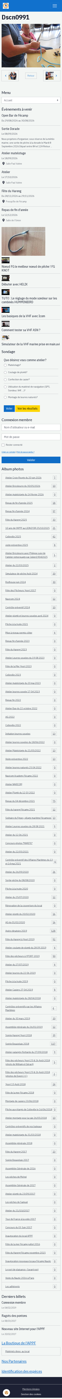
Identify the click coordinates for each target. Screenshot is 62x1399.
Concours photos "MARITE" (30, 843)
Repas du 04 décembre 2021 (30, 801)
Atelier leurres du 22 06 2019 (30, 972)
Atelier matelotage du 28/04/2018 (30, 998)
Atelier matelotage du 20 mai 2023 (30, 683)
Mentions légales (31, 1389)
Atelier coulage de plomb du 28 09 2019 (30, 947)
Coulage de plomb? (17, 372)
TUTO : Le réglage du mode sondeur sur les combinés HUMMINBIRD (29, 300)
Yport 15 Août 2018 (30, 1084)
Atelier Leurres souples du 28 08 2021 (30, 826)
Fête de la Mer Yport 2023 (30, 666)
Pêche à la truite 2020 (30, 888)
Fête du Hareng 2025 (30, 519)
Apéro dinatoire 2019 (30, 930)
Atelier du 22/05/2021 (30, 851)
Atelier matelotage (14, 153)
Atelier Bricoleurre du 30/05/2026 (30, 485)
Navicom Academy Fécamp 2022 (30, 775)
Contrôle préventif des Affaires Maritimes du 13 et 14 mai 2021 (30, 861)
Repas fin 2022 (30, 700)
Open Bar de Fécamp (15, 115)
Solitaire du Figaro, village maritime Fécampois (30, 817)
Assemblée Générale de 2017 (30, 1185)
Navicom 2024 (30, 598)
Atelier (6, 172)
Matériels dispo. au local (17, 1351)
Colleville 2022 (30, 725)
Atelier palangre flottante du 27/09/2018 (30, 1052)
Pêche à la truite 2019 (30, 981)
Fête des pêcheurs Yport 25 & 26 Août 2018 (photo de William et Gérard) (31, 1062)
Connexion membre (14, 1302)
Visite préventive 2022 (30, 758)
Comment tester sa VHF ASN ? (21, 330)
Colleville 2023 (30, 674)
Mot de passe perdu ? (25, 452)
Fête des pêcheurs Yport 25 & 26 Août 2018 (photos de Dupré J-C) (30, 1074)
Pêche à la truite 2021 (30, 624)
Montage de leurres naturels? (23, 397)
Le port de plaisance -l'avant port (30, 1269)
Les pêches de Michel (30, 1176)
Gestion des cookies (31, 1394)
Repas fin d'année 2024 (30, 511)
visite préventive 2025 (30, 544)
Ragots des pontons (14, 1316)
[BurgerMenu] (54, 6)
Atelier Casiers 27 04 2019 (30, 989)
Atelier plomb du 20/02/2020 (30, 913)
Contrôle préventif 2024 (30, 607)
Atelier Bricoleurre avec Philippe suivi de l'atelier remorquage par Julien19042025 (31, 555)
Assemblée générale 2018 (30, 1143)
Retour (31, 75)
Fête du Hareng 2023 (30, 649)
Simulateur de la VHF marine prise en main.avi (31, 344)
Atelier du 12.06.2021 (30, 834)
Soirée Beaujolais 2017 (30, 1159)
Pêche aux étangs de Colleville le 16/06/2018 (30, 1109)
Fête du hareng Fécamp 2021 (30, 809)
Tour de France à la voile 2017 (30, 1219)
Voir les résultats (27, 408)
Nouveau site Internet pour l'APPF (23, 1329)
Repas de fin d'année (15, 210)
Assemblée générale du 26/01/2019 (30, 1026)
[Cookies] (6, 1392)
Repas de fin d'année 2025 (30, 502)
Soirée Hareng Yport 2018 (30, 1035)
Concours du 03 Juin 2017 (30, 1227)
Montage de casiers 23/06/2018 (30, 1101)
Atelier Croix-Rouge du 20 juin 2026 (30, 477)
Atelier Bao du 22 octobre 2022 (30, 708)
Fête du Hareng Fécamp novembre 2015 (30, 1252)
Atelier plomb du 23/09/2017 (30, 1193)
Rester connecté (14, 444)
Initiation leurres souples (30, 733)
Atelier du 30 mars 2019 (30, 1018)
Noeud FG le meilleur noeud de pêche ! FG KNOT (28, 268)
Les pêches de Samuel (30, 1202)
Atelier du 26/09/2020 (30, 871)
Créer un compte (8, 452)
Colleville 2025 (30, 536)
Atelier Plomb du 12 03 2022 (30, 792)
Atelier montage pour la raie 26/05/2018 (30, 1117)
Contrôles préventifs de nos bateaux (30, 1126)
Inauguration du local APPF (30, 1235)
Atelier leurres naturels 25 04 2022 (30, 767)
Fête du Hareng (11, 191)
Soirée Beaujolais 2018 (30, 1043)
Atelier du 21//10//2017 (30, 1210)
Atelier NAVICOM (30, 784)
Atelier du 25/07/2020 (30, 897)
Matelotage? (14, 364)
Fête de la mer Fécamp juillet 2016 (30, 1244)
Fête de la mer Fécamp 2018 (30, 1092)
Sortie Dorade (11, 129)
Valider (31, 460)
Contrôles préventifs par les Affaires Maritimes (30, 1008)
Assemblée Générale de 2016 (30, 1168)
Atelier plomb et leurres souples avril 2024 (30, 615)
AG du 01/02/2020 (30, 922)
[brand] (6, 6)
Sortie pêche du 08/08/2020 (30, 880)
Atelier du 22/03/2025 (30, 565)
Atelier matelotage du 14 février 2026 (30, 494)
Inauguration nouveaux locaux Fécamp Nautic (30, 1261)
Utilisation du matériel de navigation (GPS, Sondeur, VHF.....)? (29, 388)
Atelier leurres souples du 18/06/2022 (30, 742)
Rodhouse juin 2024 (30, 582)
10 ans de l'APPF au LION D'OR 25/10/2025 (30, 528)
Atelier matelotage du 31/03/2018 (30, 1134)
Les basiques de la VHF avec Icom (23, 316)
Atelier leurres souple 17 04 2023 (30, 691)
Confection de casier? (19, 379)
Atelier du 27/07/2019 (30, 964)
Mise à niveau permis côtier (30, 632)
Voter (9, 408)
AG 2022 (30, 716)
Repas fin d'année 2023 (30, 640)
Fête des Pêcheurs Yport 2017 (30, 590)
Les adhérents (30, 1286)
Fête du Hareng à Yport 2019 (30, 939)
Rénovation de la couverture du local (30, 905)
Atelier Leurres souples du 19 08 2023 (30, 657)
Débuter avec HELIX (15, 284)
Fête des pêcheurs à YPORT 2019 (30, 956)
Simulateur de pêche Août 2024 (30, 573)
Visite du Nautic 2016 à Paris (30, 1277)
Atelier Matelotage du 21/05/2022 (30, 750)
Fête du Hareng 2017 (30, 1151)
